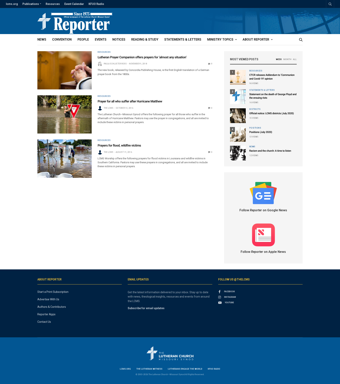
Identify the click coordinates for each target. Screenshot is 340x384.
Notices (118, 39)
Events (100, 39)
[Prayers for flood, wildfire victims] (64, 158)
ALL (295, 59)
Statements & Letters (182, 39)
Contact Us (44, 321)
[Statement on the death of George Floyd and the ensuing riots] (238, 96)
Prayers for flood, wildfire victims (119, 145)
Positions (255, 128)
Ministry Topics (220, 39)
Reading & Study (144, 39)
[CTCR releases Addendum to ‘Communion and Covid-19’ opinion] (238, 77)
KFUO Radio (96, 4)
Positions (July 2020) (260, 132)
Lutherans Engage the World (185, 369)
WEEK (279, 59)
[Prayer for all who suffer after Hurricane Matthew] (64, 114)
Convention (62, 39)
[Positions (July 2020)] (238, 134)
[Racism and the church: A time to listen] (238, 153)
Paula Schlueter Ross (115, 64)
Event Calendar (74, 4)
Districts (255, 109)
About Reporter (256, 39)
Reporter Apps (46, 314)
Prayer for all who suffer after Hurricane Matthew (130, 101)
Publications (30, 4)
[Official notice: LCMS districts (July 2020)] (238, 115)
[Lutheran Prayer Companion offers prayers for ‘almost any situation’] (64, 70)
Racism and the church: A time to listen (270, 150)
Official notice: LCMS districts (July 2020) (271, 113)
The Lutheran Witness (149, 369)
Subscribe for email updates (146, 308)
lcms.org (12, 4)
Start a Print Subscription (52, 291)
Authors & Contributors (51, 306)
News (41, 39)
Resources (53, 4)
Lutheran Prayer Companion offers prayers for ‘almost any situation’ (142, 57)
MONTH (287, 59)
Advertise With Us (48, 299)
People (83, 39)
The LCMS (108, 108)
